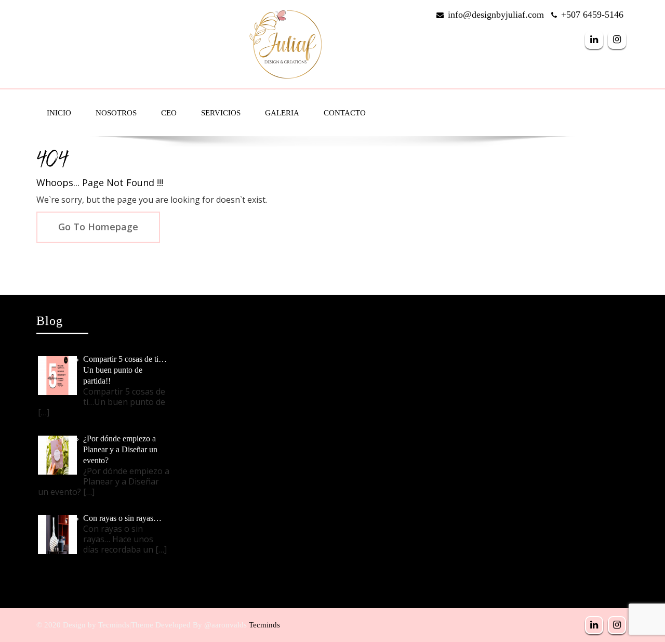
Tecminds (264, 625)
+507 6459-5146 (592, 14)
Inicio (59, 113)
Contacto (345, 113)
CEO (169, 113)
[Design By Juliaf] (286, 42)
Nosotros (116, 113)
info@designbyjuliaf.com (496, 14)
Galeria (282, 113)
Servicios (221, 113)
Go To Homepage (98, 226)
